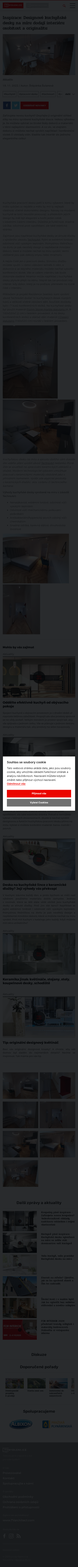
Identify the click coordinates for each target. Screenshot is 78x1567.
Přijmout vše (39, 793)
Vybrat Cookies (39, 802)
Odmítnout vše (16, 783)
